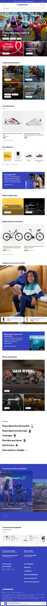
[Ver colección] (23, 26)
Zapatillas (29, 160)
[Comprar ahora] (11, 49)
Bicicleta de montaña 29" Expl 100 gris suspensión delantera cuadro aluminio (12, 247)
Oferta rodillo (15, 94)
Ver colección (5, 38)
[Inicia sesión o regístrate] (40, 4)
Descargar (43, 603)
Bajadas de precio (7, 160)
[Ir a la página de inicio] (22, 5)
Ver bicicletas (7, 96)
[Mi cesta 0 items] (43, 4)
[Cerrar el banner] (2, 603)
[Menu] (3, 4)
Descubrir (7, 390)
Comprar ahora (6, 53)
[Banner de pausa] (42, 1)
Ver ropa (19, 38)
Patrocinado (43, 42)
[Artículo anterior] (3, 516)
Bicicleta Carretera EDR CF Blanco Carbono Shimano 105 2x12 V (34, 247)
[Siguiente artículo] (7, 516)
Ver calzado (13, 38)
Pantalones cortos (18, 160)
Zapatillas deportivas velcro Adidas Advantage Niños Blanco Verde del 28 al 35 (34, 134)
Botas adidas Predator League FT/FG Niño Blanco (12, 134)
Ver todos (4, 532)
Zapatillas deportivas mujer (39, 161)
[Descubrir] (23, 377)
